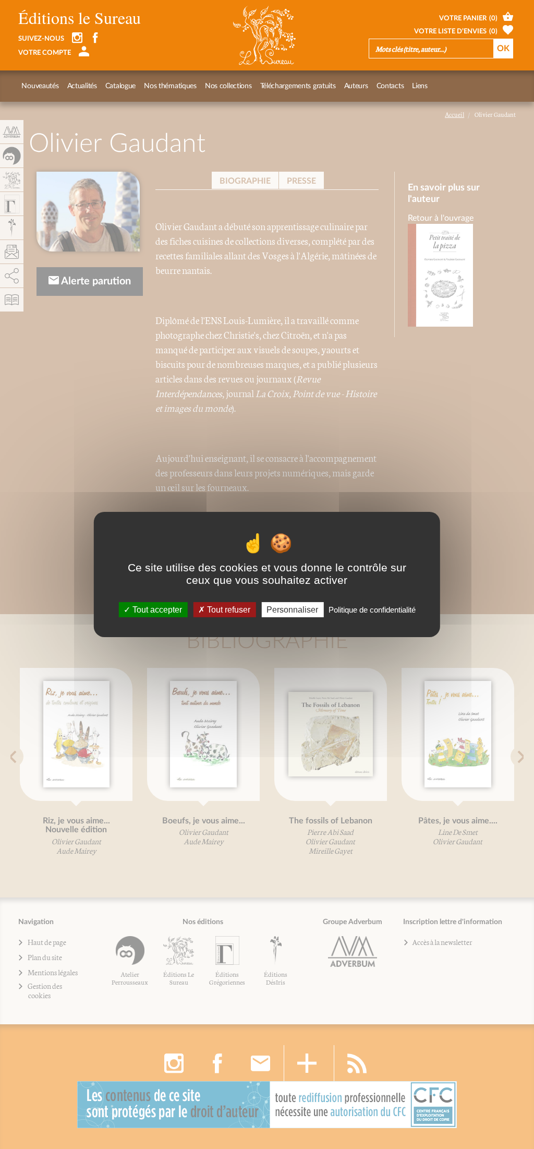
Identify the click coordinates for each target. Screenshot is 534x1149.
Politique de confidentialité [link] (372, 609)
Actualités (82, 86)
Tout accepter (156, 609)
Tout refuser (227, 609)
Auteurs (356, 86)
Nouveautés (39, 86)
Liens (420, 86)
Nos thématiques (170, 86)
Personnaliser (292, 609)
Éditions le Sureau (79, 17)
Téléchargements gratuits (298, 86)
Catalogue (120, 86)
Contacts (390, 86)
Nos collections (228, 86)
